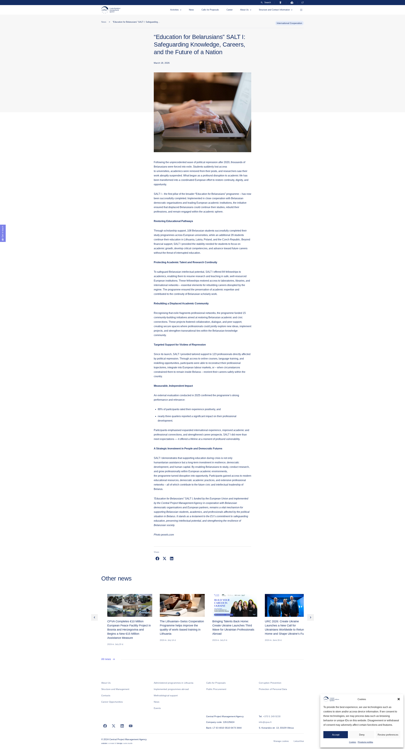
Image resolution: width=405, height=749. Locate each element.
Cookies (352, 742)
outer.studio (127, 743)
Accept (335, 734)
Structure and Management (115, 689)
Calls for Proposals (210, 10)
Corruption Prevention (270, 683)
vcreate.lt (111, 743)
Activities (174, 10)
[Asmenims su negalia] (280, 2)
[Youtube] (130, 726)
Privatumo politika (365, 742)
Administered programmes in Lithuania (173, 683)
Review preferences (388, 734)
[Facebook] (105, 726)
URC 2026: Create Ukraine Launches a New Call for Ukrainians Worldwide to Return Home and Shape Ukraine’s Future (281, 627)
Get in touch (2, 232)
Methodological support (166, 695)
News (191, 10)
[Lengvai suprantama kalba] (292, 2)
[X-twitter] (113, 726)
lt (303, 2)
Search (267, 2)
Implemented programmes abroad (171, 689)
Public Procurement (216, 689)
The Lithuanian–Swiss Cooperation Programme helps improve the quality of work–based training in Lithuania (176, 627)
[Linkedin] (122, 726)
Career (230, 10)
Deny (362, 734)
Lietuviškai (299, 741)
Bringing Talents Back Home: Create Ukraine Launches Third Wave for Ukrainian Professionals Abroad (227, 627)
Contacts (105, 695)
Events (157, 708)
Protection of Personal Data (273, 689)
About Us (244, 10)
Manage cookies (281, 741)
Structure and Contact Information (274, 10)
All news (106, 659)
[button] (398, 699)
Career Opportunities (112, 702)
